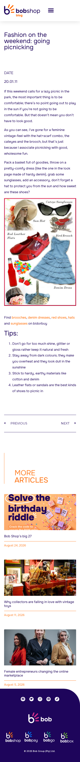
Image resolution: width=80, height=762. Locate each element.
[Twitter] (31, 699)
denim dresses (39, 317)
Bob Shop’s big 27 (18, 536)
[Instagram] (40, 699)
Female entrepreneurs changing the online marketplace (36, 673)
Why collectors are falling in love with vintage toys (39, 604)
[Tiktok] (57, 699)
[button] (50, 10)
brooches (19, 317)
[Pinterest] (48, 699)
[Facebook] (23, 699)
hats (71, 317)
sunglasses (19, 323)
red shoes (58, 317)
